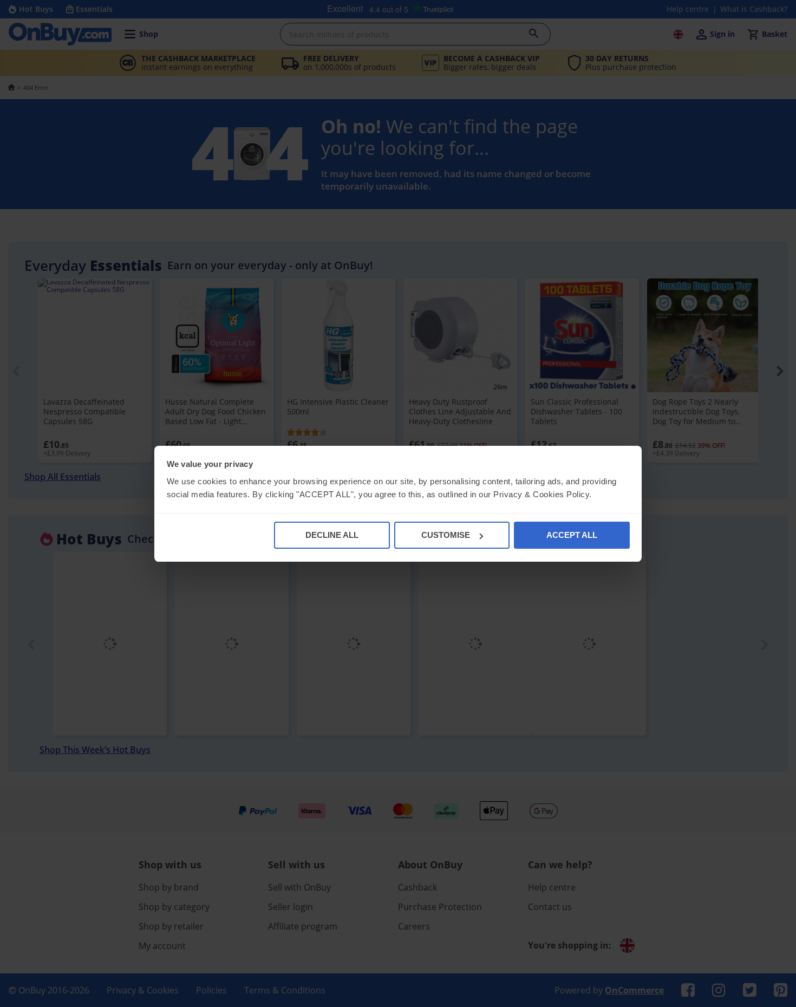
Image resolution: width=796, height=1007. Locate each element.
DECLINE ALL (331, 535)
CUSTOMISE (445, 535)
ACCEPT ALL (571, 535)
